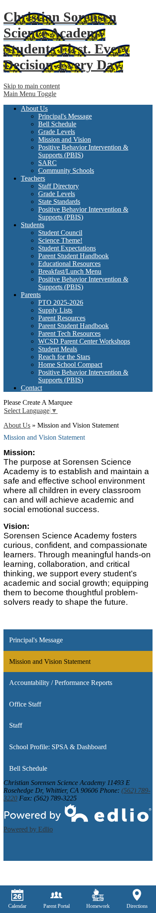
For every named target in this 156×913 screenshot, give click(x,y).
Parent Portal (56, 906)
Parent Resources (61, 318)
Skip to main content (31, 86)
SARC (47, 162)
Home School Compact (70, 364)
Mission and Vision (64, 139)
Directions (137, 906)
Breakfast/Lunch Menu (69, 271)
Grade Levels (56, 131)
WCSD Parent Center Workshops (84, 341)
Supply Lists (55, 310)
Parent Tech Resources (69, 333)
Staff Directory (58, 186)
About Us (16, 425)
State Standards (59, 201)
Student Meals (57, 349)
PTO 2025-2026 (60, 302)
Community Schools (66, 170)
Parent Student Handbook (73, 256)
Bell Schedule (57, 124)
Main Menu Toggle (29, 93)
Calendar (17, 906)
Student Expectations (67, 248)
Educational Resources (69, 263)
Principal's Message (65, 116)
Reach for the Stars (64, 356)
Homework (98, 906)
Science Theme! (60, 240)
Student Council (60, 232)
